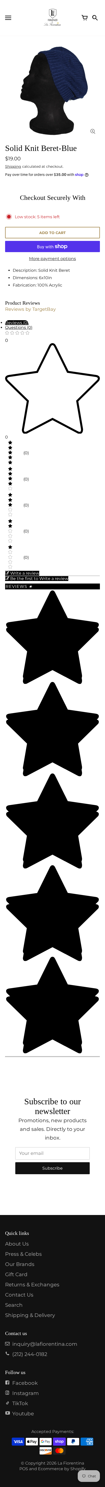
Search (14, 1305)
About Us (17, 1244)
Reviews (19, 586)
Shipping (13, 166)
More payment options (52, 258)
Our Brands (19, 1264)
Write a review (24, 573)
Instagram (25, 1393)
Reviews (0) (17, 322)
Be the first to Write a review (39, 578)
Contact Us (19, 1295)
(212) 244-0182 (29, 1354)
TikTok (20, 1403)
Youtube (23, 1414)
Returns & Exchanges (32, 1285)
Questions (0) (18, 327)
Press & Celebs (23, 1254)
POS (23, 1468)
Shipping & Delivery (30, 1315)
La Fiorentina (71, 1463)
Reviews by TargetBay (30, 309)
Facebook (25, 1383)
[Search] (95, 17)
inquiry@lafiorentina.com (44, 1344)
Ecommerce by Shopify (62, 1468)
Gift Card (16, 1274)
